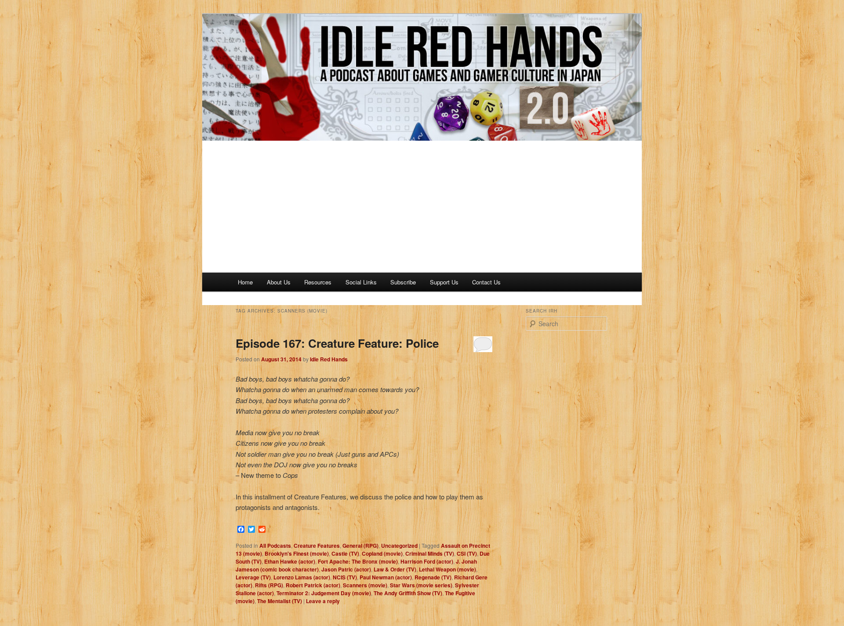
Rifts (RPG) (269, 585)
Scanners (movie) (365, 585)
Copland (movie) (382, 553)
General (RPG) (360, 546)
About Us (279, 282)
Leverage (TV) (253, 577)
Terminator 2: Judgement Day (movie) (323, 593)
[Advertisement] (422, 206)
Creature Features (317, 546)
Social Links (361, 282)
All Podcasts (275, 546)
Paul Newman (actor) (386, 577)
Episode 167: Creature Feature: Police (337, 343)
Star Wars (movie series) (421, 585)
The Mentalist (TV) (279, 601)
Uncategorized (399, 546)
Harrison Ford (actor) (426, 561)
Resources (317, 282)
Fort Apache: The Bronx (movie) (358, 561)
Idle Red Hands (329, 359)
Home (245, 282)
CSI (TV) (467, 553)
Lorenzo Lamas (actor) (301, 577)
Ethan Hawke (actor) (289, 561)
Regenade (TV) (433, 577)
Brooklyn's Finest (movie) (297, 553)
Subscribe (403, 282)
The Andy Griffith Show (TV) (408, 593)
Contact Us (486, 282)
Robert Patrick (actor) (313, 585)
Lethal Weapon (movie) (447, 569)
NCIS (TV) (345, 577)
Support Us (444, 282)
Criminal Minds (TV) (429, 553)
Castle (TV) (345, 553)
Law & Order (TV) (395, 569)
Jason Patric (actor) (346, 569)
